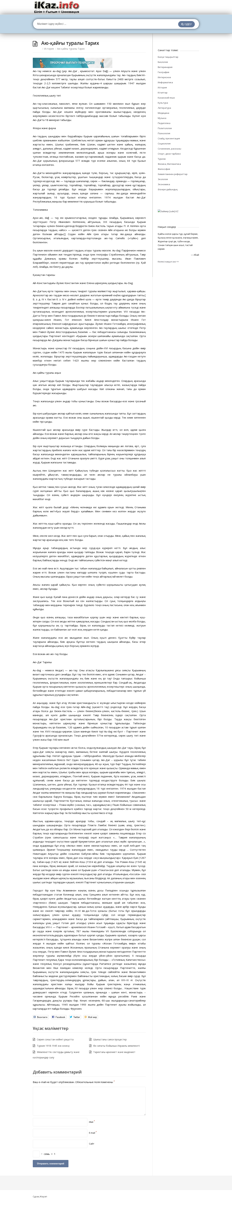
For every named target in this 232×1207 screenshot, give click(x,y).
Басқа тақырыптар (168, 56)
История (49, 48)
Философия (164, 169)
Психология (164, 133)
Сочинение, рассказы (169, 148)
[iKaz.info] (57, 7)
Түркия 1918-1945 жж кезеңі (53, 1045)
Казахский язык (166, 97)
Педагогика (164, 123)
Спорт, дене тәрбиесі (169, 153)
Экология (163, 179)
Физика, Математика (169, 163)
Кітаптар (162, 92)
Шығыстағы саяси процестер (110, 1039)
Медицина (163, 112)
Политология (165, 128)
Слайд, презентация (169, 138)
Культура (163, 102)
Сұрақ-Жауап (40, 1196)
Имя (92, 1121)
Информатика (165, 82)
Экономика (164, 184)
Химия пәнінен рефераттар (173, 174)
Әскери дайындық (168, 189)
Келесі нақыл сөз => (168, 261)
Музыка (162, 118)
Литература (164, 107)
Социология (164, 143)
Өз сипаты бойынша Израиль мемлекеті (116, 1045)
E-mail (93, 1132)
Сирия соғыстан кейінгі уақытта (55, 1039)
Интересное (164, 77)
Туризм (162, 158)
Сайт (91, 1143)
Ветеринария (165, 67)
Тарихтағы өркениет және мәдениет (114, 1052)
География (163, 72)
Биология (163, 62)
